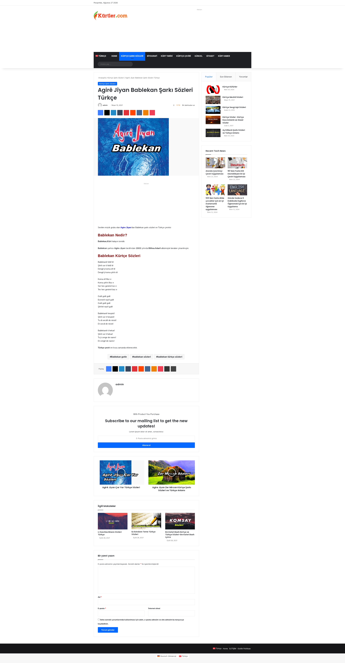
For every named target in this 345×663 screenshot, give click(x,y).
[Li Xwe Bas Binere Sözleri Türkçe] (112, 521)
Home (114, 56)
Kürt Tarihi (166, 56)
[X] (107, 112)
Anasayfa (102, 78)
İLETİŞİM (232, 648)
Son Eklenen (226, 76)
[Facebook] (100, 112)
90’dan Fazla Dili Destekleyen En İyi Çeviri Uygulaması (236, 174)
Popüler (209, 76)
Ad (100, 597)
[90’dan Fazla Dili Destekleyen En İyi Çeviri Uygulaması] (237, 162)
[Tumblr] (120, 112)
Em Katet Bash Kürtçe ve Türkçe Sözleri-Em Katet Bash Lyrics (179, 534)
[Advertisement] (199, 30)
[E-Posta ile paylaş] (167, 369)
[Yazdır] (173, 369)
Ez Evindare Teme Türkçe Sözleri (144, 533)
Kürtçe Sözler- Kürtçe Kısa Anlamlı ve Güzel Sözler (233, 120)
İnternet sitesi (154, 608)
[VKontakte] (139, 112)
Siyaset (210, 56)
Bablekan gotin (119, 356)
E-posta (102, 608)
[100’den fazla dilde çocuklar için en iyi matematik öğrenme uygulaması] (215, 189)
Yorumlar (243, 76)
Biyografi (152, 56)
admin (105, 105)
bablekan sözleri (142, 356)
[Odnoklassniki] (146, 112)
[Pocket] (152, 112)
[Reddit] (133, 112)
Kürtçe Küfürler (229, 86)
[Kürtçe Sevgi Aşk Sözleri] (213, 110)
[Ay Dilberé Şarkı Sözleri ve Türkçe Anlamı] (213, 133)
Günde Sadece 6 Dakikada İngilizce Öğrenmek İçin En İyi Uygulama (237, 202)
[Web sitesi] (117, 389)
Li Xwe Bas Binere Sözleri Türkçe (110, 533)
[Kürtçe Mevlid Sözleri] (213, 100)
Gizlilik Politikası (244, 648)
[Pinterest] (126, 112)
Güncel (199, 56)
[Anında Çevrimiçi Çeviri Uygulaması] (215, 162)
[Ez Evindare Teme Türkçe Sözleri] (146, 521)
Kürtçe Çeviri (183, 56)
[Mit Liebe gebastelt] (110, 15)
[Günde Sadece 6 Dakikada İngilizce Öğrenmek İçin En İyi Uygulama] (237, 189)
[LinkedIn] (113, 112)
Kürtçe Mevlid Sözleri (232, 97)
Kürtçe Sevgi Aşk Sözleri (234, 107)
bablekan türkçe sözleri (170, 356)
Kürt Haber (224, 56)
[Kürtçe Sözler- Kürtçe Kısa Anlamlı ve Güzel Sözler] (213, 120)
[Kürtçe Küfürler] (213, 89)
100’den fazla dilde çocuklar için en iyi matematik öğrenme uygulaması (215, 204)
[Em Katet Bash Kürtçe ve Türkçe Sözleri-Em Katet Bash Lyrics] (180, 521)
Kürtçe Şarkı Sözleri (132, 56)
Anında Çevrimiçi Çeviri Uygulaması (214, 172)
